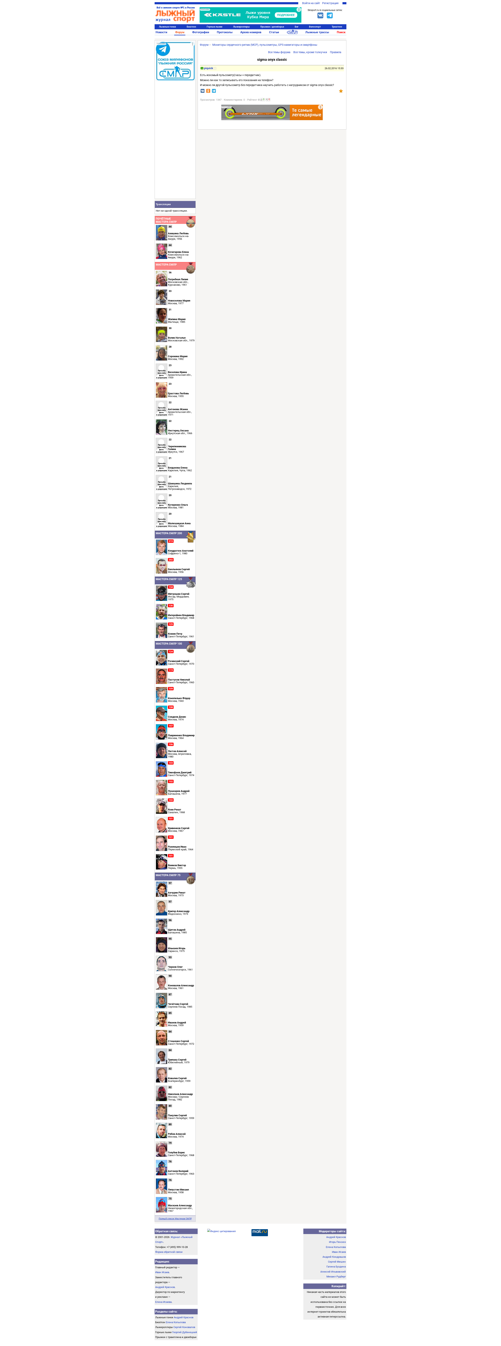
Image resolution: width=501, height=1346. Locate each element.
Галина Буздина (336, 1266)
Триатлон (337, 26)
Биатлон (191, 26)
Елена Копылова (176, 1322)
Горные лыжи (214, 26)
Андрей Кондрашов (334, 1256)
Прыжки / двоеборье (272, 26)
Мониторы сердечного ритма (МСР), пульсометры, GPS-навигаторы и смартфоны (264, 44)
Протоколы (224, 32)
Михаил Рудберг (336, 1276)
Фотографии (200, 32)
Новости (161, 32)
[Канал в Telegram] (330, 15)
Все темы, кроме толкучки (310, 52)
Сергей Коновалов (184, 1327)
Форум (179, 32)
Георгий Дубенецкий (184, 1332)
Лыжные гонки (167, 26)
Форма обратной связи (169, 1251)
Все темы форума (279, 52)
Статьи (274, 32)
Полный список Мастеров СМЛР (175, 1218)
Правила (335, 52)
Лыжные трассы (317, 32)
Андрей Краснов (165, 1287)
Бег (296, 26)
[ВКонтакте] (320, 15)
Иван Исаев (162, 1272)
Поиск (341, 32)
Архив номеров (250, 32)
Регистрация (330, 3)
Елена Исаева (163, 1301)
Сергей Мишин (337, 1261)
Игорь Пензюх (337, 1241)
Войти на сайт (311, 3)
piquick (208, 68)
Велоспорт (315, 26)
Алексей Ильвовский (333, 1271)
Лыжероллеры (241, 26)
